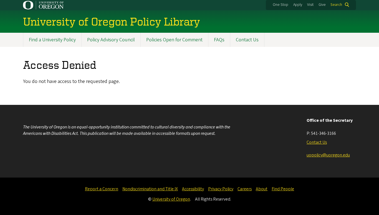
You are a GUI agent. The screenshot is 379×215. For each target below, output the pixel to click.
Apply (297, 4)
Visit (310, 4)
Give (322, 4)
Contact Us (247, 39)
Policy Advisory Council (111, 39)
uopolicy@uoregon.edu (328, 155)
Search (336, 4)
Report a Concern (101, 189)
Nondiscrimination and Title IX (150, 189)
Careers (244, 189)
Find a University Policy (52, 39)
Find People (283, 189)
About (261, 189)
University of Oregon (171, 199)
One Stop (280, 4)
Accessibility (193, 189)
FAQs (219, 39)
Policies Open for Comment (174, 39)
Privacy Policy (220, 189)
